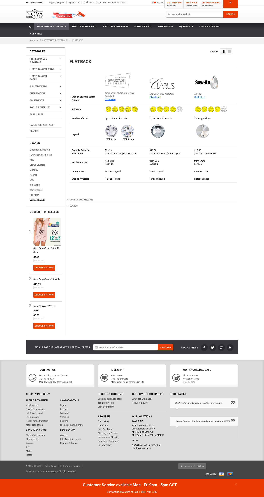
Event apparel (32, 417)
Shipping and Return (108, 433)
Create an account (116, 2)
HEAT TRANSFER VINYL (84, 26)
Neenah (34, 175)
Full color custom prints (72, 425)
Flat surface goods (35, 435)
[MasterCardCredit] (231, 474)
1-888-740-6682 (34, 466)
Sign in (100, 2)
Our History (103, 421)
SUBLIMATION (165, 26)
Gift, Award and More (70, 439)
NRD (32, 160)
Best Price (191, 4)
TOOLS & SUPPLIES (209, 26)
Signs (63, 405)
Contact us (113, 492)
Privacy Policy (105, 445)
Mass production (34, 425)
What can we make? (142, 399)
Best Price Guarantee (108, 441)
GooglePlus (221, 347)
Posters (64, 421)
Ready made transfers (37, 421)
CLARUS (34, 131)
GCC (32, 180)
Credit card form (106, 407)
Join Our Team (105, 429)
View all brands (37, 200)
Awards (30, 443)
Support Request (57, 2)
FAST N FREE (35, 34)
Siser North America (40, 150)
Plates (29, 455)
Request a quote (140, 403)
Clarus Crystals (37, 165)
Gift (27, 447)
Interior (63, 409)
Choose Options (44, 268)
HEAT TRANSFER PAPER (115, 26)
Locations (103, 425)
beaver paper (36, 190)
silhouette (35, 185)
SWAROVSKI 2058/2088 (42, 125)
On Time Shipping (211, 4)
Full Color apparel (34, 413)
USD (199, 466)
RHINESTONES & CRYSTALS (51, 26)
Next (235, 394)
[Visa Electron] (223, 474)
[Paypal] (212, 474)
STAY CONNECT (189, 347)
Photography (32, 439)
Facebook (204, 347)
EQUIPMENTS (186, 26)
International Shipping (108, 437)
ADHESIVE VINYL (143, 26)
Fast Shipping (174, 4)
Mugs (29, 451)
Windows (64, 413)
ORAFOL (34, 170)
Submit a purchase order (110, 399)
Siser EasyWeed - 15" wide (46, 279)
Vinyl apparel (32, 405)
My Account (74, 2)
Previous (228, 394)
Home (32, 40)
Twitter (212, 347)
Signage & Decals (69, 443)
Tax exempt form (106, 403)
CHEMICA (34, 195)
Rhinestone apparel (35, 409)
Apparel (64, 435)
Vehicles (64, 417)
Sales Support (52, 466)
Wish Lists (89, 2)
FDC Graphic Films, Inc (41, 155)
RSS (230, 347)
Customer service (71, 466)
